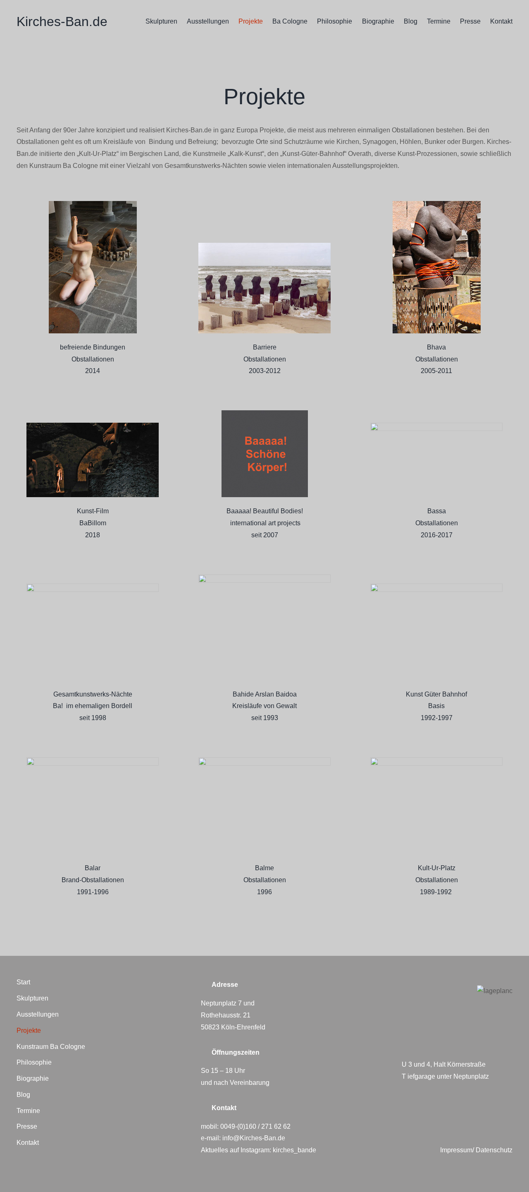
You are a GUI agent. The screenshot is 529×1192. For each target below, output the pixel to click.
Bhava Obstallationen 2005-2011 (436, 359)
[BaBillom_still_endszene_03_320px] (92, 425)
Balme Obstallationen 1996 (264, 879)
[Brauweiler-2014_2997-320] (93, 204)
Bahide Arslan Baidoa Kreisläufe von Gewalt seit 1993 (264, 706)
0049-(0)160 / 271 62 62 (255, 1126)
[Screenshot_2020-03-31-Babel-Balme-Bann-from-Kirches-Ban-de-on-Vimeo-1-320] (264, 760)
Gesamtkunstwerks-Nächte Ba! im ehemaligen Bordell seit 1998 (92, 706)
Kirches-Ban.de (62, 21)
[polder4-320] (264, 245)
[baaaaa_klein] (265, 413)
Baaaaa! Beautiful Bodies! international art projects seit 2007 (264, 523)
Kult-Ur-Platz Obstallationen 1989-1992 (436, 879)
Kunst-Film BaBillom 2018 (93, 523)
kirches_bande (294, 1150)
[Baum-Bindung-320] (436, 760)
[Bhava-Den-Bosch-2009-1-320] (437, 204)
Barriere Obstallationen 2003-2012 (264, 359)
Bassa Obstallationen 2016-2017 (436, 523)
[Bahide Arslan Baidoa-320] (264, 577)
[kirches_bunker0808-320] (92, 586)
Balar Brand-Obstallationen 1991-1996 (93, 879)
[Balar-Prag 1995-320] (92, 760)
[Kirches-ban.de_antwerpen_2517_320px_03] (436, 425)
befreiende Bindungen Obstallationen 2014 (92, 359)
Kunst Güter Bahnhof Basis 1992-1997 (436, 706)
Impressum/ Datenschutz (476, 1150)
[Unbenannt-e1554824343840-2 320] (436, 586)
